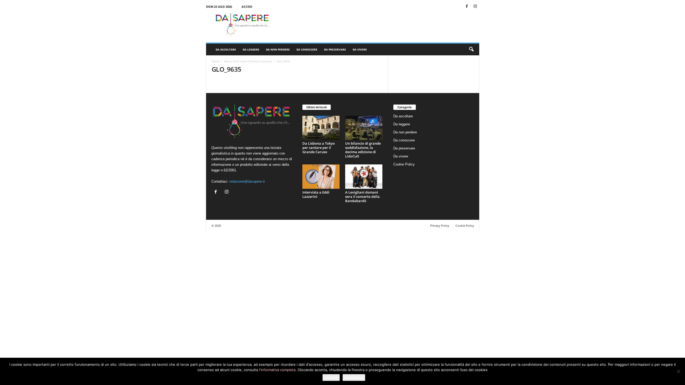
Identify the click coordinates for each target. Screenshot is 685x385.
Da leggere (251, 49)
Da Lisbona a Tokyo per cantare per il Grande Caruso (318, 147)
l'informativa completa (277, 370)
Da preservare (335, 49)
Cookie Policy (404, 164)
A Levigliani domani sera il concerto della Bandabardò (362, 196)
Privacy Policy (439, 226)
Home (215, 61)
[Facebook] (467, 6)
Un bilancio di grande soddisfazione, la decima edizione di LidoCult (363, 150)
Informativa (354, 377)
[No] (678, 371)
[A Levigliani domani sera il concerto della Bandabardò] (364, 176)
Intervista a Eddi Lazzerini (315, 194)
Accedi (247, 7)
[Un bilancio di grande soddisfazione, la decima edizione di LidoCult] (364, 128)
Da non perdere (278, 49)
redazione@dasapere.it (247, 181)
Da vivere (360, 49)
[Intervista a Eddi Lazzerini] (321, 176)
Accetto (331, 377)
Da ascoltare (226, 49)
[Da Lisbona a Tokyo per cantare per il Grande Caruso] (321, 128)
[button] (471, 49)
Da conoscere (306, 49)
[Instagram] (475, 6)
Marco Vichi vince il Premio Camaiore (248, 61)
